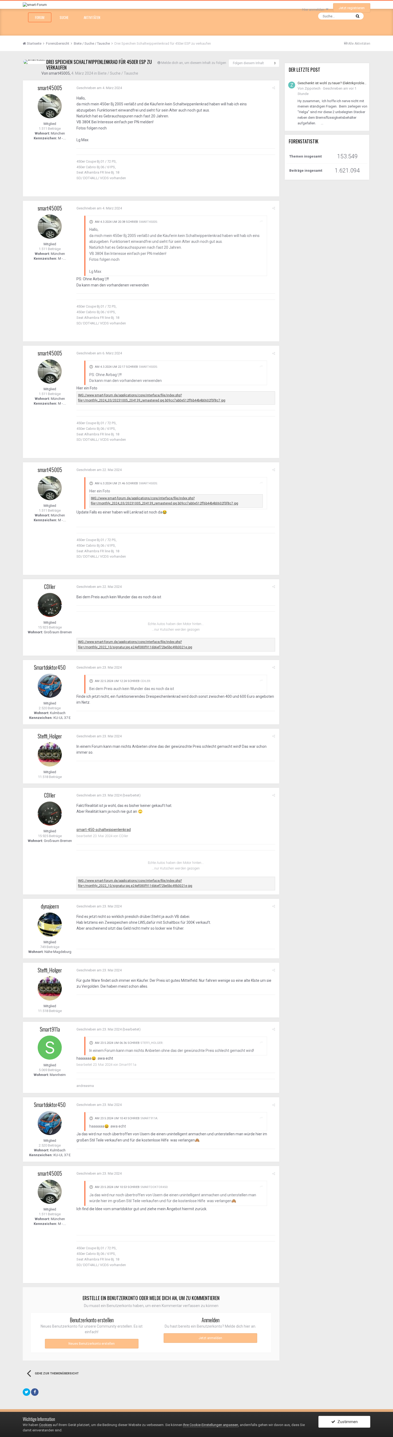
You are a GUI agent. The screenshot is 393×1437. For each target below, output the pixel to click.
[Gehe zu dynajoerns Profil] (50, 925)
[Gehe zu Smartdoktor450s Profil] (50, 686)
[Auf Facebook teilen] (34, 1392)
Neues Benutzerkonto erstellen (91, 1344)
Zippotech (313, 88)
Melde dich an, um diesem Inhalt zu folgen (193, 63)
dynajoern (50, 906)
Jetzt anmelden (210, 1338)
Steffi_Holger (50, 736)
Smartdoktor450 (50, 667)
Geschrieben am (99, 88)
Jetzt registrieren (352, 8)
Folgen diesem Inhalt (248, 63)
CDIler (50, 587)
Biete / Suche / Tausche (118, 73)
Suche (64, 17)
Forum (39, 17)
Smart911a (50, 1029)
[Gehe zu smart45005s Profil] (34, 62)
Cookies (45, 1425)
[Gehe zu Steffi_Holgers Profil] (50, 754)
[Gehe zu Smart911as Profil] (50, 1048)
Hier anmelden (314, 9)
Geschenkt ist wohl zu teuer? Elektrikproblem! (332, 83)
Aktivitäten (92, 17)
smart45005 (59, 73)
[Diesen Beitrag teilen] (273, 88)
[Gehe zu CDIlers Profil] (50, 605)
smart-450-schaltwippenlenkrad (103, 829)
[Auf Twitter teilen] (26, 1392)
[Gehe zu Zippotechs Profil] (291, 85)
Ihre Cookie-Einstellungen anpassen (210, 1425)
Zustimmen (346, 1421)
